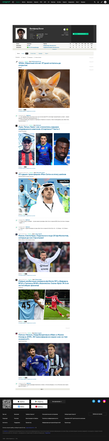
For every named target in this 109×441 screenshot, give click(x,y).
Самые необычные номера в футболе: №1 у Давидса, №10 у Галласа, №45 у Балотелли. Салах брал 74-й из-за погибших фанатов (43, 283)
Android (66, 34)
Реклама (16, 418)
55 (21, 229)
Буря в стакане (38, 333)
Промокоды (68, 422)
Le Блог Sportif (38, 234)
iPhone (63, 34)
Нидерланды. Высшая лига (49, 45)
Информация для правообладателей (51, 422)
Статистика (33, 53)
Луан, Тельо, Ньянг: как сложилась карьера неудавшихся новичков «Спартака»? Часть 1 (39, 128)
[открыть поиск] (94, 2)
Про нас (4, 414)
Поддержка (17, 422)
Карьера (40, 53)
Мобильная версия (97, 414)
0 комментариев (22, 111)
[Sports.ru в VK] (99, 401)
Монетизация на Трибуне (32, 418)
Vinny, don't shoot (40, 172)
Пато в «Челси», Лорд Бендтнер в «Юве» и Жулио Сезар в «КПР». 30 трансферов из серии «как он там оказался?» (42, 337)
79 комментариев (22, 275)
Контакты (5, 422)
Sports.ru (28, 115)
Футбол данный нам (36, 61)
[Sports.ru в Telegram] (94, 401)
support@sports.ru (30, 427)
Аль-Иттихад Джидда (33, 47)
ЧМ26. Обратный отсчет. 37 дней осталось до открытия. (39, 64)
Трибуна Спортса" (30, 414)
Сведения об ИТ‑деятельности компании (75, 418)
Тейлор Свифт (38, 279)
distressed (38, 125)
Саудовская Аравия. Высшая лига (51, 47)
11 (27, 121)
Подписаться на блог (31, 111)
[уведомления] (98, 2)
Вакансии (16, 414)
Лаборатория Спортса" (70, 414)
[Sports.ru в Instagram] (104, 401)
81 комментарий (21, 215)
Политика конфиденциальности (50, 418)
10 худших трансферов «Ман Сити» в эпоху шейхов (42, 174)
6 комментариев (22, 168)
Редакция (5, 418)
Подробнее (47, 433)
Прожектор (28, 422)
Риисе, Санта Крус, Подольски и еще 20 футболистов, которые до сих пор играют (43, 237)
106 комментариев (22, 379)
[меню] (13, 2)
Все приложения (56, 401)
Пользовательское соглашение (50, 414)
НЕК (29, 45)
